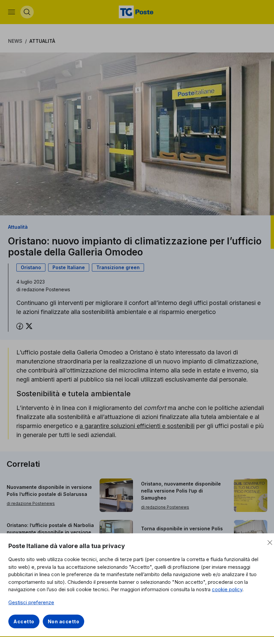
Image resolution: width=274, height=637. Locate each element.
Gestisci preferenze (31, 602)
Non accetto (64, 621)
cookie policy (227, 589)
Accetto (23, 621)
